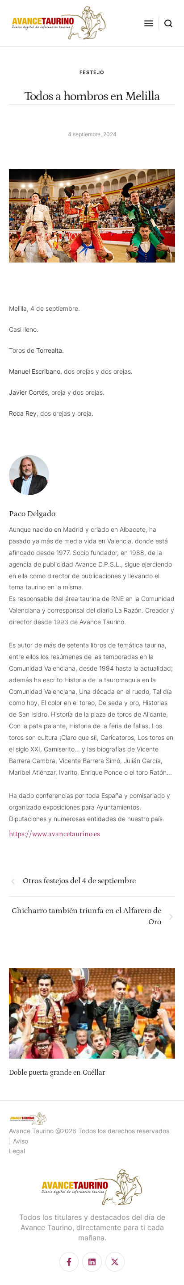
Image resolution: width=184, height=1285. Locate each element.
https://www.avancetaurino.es (54, 834)
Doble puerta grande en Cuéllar (57, 1072)
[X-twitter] (115, 1261)
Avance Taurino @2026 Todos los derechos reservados (89, 1131)
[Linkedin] (91, 1261)
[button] (148, 23)
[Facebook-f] (69, 1261)
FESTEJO (92, 72)
